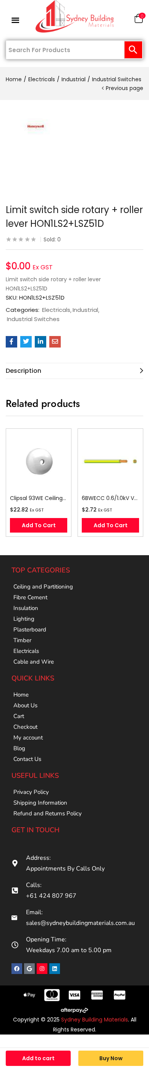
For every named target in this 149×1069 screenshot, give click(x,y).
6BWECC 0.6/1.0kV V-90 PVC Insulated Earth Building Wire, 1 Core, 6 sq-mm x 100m (110, 498)
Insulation (25, 608)
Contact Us (27, 759)
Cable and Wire (33, 662)
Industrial (74, 79)
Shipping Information (40, 803)
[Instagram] (42, 968)
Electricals (41, 79)
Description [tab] (23, 370)
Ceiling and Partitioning (43, 586)
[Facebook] (16, 968)
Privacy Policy (31, 792)
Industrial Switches (116, 79)
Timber (22, 640)
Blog (19, 748)
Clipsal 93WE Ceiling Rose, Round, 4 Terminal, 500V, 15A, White (38, 498)
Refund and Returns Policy (47, 813)
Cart (18, 716)
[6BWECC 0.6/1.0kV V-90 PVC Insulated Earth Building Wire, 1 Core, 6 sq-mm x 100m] (110, 461)
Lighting (23, 619)
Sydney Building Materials (94, 1019)
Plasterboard (29, 629)
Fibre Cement (30, 597)
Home (14, 79)
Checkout (25, 727)
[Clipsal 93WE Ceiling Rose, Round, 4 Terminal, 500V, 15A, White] (38, 461)
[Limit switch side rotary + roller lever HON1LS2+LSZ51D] (11, 342)
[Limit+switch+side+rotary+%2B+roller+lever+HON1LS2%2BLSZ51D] (26, 342)
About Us (25, 705)
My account (28, 737)
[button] (138, 20)
